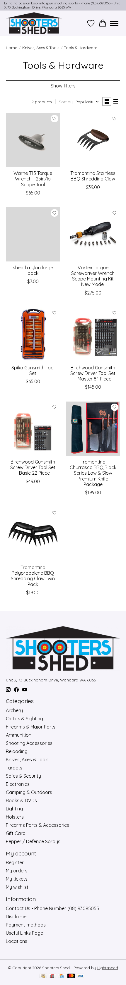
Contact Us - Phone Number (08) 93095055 (52, 908)
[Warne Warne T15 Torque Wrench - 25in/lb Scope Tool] (33, 140)
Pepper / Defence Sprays (33, 841)
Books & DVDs (21, 800)
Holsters (15, 817)
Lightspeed (107, 967)
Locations (16, 941)
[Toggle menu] (114, 23)
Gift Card (15, 833)
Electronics (18, 784)
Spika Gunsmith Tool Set (33, 370)
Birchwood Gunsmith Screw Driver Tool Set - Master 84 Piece (92, 373)
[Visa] (80, 976)
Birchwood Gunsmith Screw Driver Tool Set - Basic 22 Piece (32, 467)
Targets (14, 768)
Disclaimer (17, 916)
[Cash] (43, 976)
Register (15, 862)
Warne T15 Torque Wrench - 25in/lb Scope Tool (32, 178)
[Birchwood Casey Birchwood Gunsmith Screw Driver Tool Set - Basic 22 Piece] (33, 429)
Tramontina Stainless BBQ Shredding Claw (92, 176)
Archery (14, 710)
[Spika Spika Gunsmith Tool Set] (33, 334)
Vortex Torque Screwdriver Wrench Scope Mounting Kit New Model (93, 276)
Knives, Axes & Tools (40, 47)
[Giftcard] (52, 976)
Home (11, 47)
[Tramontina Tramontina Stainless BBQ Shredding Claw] (93, 140)
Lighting (14, 809)
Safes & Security (23, 776)
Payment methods (26, 925)
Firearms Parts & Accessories (37, 825)
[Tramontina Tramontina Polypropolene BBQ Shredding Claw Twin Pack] (33, 534)
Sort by (66, 101)
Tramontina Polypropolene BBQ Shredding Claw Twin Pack (33, 575)
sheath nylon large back (33, 270)
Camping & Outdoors (29, 792)
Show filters (63, 86)
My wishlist (17, 887)
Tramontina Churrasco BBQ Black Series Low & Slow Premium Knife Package (93, 473)
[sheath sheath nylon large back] (33, 234)
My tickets (17, 879)
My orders (17, 871)
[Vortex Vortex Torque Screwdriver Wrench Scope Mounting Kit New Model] (93, 234)
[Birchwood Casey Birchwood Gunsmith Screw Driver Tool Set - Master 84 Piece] (93, 334)
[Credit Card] (61, 976)
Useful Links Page (24, 933)
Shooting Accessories (29, 743)
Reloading (17, 751)
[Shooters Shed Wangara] (34, 23)
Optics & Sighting (24, 718)
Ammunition (18, 735)
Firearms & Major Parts (30, 727)
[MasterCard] (71, 976)
